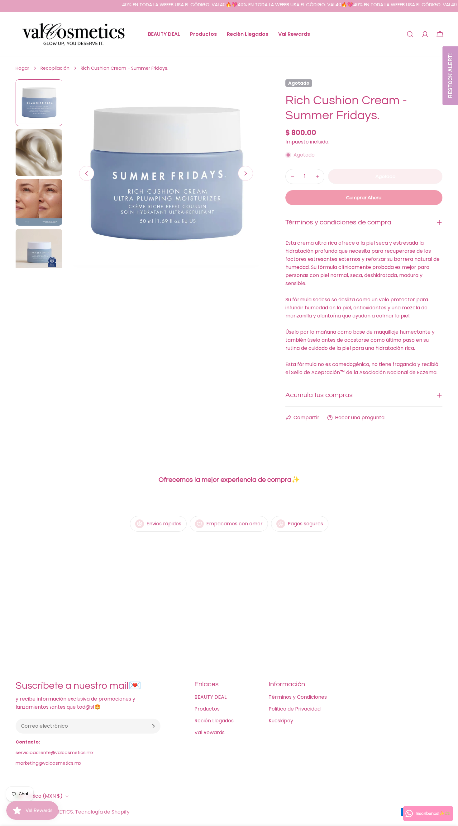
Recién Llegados (214, 720)
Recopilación (55, 68)
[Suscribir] (153, 726)
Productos (207, 708)
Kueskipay (281, 720)
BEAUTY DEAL (210, 697)
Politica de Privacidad (295, 708)
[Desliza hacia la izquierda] (86, 173)
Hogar (22, 68)
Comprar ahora (364, 197)
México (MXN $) (43, 796)
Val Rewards (209, 732)
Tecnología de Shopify (102, 811)
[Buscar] (410, 34)
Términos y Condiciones (298, 697)
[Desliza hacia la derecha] (245, 173)
